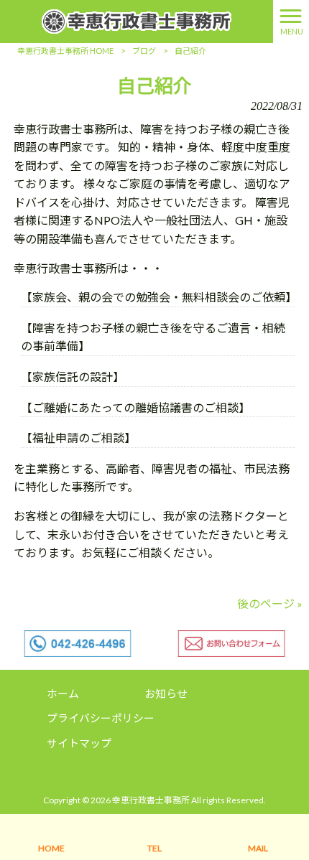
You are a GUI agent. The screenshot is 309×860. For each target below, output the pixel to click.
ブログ (144, 50)
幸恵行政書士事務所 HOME (65, 50)
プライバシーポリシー (100, 717)
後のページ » (270, 603)
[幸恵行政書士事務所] (136, 20)
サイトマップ (79, 743)
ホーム (63, 693)
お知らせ (166, 693)
